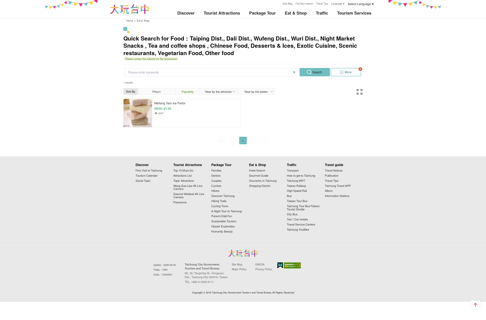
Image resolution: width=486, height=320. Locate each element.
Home (129, 20)
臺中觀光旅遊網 (129, 9)
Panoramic (180, 202)
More (348, 72)
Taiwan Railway (296, 185)
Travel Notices (334, 170)
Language (336, 3)
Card (360, 92)
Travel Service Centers (301, 224)
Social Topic (143, 180)
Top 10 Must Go (183, 170)
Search (317, 72)
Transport (293, 170)
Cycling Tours (219, 206)
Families (216, 170)
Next (254, 140)
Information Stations (337, 195)
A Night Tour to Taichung (226, 211)
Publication (331, 175)
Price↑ (156, 92)
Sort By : (130, 92)
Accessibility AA (292, 265)
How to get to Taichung (301, 175)
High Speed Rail (297, 190)
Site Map (288, 3)
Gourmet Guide (258, 175)
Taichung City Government (243, 253)
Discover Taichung (222, 195)
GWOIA (259, 264)
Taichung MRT (296, 180)
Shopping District (259, 185)
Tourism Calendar (147, 175)
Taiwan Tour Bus (297, 201)
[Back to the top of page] (475, 304)
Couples (216, 180)
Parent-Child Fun (221, 216)
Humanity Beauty (222, 231)
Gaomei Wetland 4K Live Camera (188, 195)
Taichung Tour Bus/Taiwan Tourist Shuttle (303, 207)
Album (329, 190)
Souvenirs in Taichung (262, 180)
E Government (280, 265)
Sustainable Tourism (224, 221)
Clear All (294, 72)
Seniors (216, 175)
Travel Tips (322, 3)
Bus (289, 195)
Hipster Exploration (223, 226)
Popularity (187, 92)
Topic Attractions (183, 180)
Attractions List (182, 175)
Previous (232, 140)
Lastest (264, 140)
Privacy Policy (263, 269)
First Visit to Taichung (149, 170)
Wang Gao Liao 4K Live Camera (187, 187)
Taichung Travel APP (338, 185)
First (221, 140)
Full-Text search (304, 3)
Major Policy (239, 269)
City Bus (292, 214)
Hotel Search (257, 170)
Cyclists (216, 185)
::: (278, 3)
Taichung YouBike (298, 229)
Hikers (215, 190)
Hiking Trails (218, 201)
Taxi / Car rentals (297, 219)
